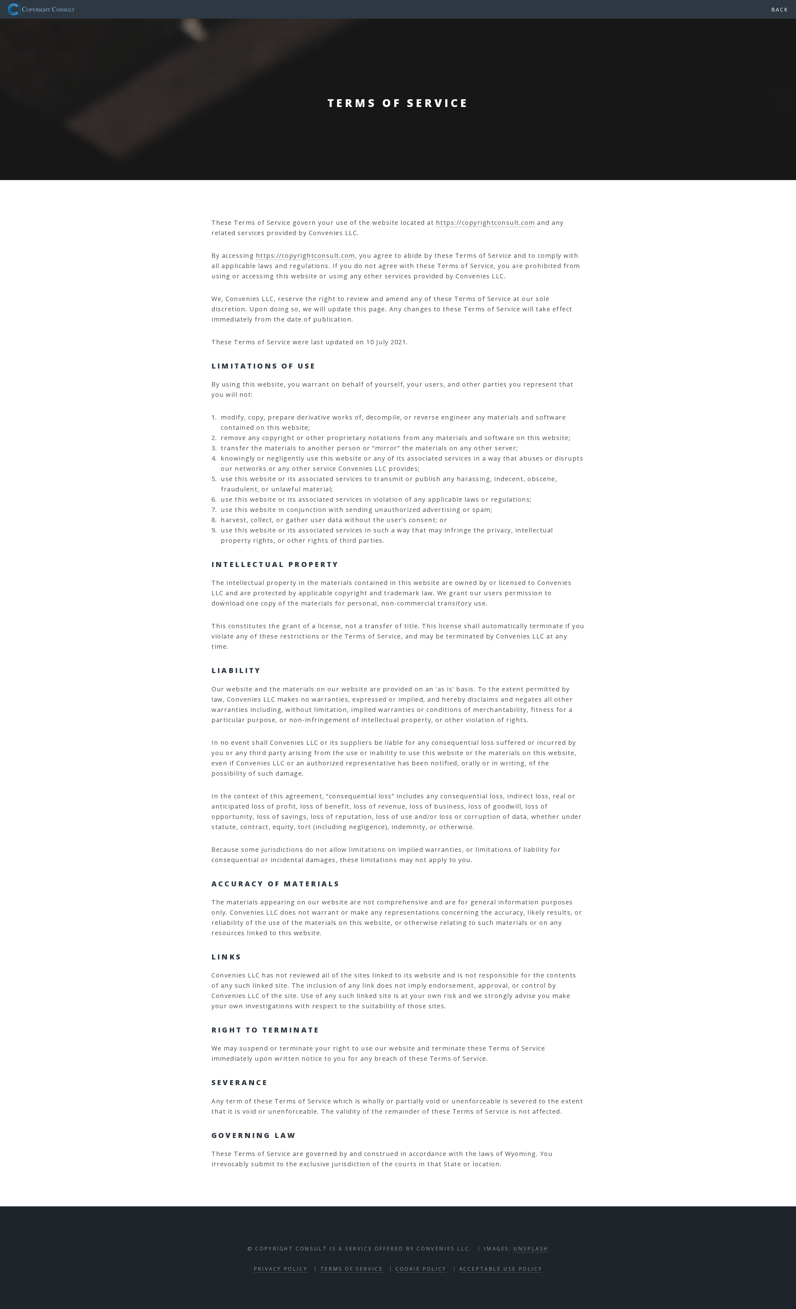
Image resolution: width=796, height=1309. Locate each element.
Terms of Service (351, 1268)
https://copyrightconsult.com (485, 222)
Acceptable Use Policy (501, 1268)
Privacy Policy (281, 1268)
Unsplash (530, 1248)
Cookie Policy (421, 1268)
